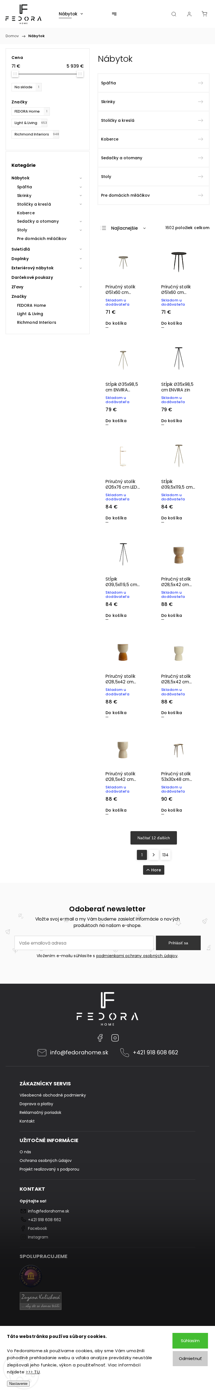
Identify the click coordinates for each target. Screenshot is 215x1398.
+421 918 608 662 (155, 1052)
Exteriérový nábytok (32, 268)
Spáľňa (24, 187)
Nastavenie (18, 1384)
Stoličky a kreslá (34, 204)
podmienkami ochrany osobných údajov (136, 956)
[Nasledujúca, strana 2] (154, 855)
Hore (156, 870)
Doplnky (20, 258)
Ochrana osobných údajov (46, 1160)
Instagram (115, 1038)
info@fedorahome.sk (79, 1052)
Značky (19, 296)
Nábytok (20, 178)
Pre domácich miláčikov (41, 238)
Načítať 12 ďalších (153, 838)
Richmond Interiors (37, 134)
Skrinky (24, 195)
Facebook (100, 1038)
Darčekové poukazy (32, 277)
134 (165, 855)
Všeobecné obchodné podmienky (53, 1095)
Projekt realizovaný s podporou (49, 1169)
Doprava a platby (36, 1104)
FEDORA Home (31, 111)
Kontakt (27, 1121)
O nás (25, 1152)
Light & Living (31, 122)
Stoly (22, 230)
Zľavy (17, 287)
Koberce (26, 213)
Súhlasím (190, 1341)
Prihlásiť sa (178, 943)
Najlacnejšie (124, 228)
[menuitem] (71, 14)
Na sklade (27, 87)
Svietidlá (20, 249)
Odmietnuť (190, 1358)
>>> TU (33, 1372)
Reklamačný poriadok (40, 1112)
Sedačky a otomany (38, 221)
